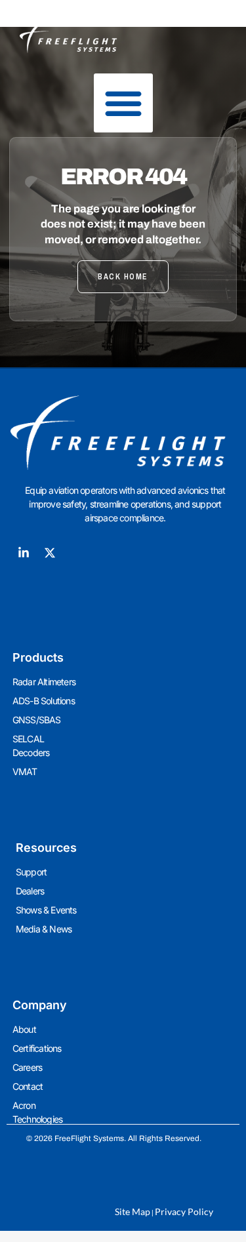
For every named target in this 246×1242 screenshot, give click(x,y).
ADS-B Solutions (43, 700)
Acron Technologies (37, 1112)
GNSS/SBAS (36, 719)
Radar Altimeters (43, 681)
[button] (123, 102)
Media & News (44, 928)
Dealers (30, 890)
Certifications (37, 1048)
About (24, 1029)
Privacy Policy (184, 1211)
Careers (27, 1067)
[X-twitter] (50, 553)
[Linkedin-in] (24, 553)
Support (31, 871)
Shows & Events (46, 909)
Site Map (132, 1211)
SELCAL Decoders (31, 745)
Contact (27, 1086)
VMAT (24, 771)
